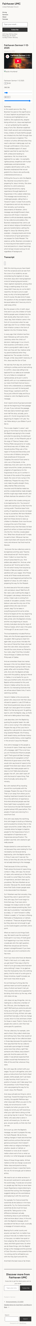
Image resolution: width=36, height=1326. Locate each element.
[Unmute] (8, 97)
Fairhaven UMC (11, 3)
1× (5, 97)
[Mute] (9, 97)
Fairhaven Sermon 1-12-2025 (16, 46)
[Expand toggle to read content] (5, 263)
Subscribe (14, 30)
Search (7, 1315)
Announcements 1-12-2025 (14, 1302)
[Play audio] (5, 83)
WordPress (22, 1323)
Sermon (12, 1297)
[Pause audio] (6, 83)
